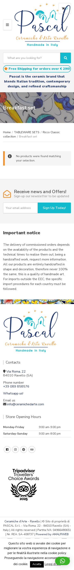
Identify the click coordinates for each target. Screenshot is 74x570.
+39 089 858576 (16, 386)
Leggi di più (53, 564)
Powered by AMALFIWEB (52, 534)
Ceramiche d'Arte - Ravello (22, 521)
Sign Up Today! (54, 208)
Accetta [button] (36, 564)
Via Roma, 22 (16, 371)
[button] (62, 561)
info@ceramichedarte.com (25, 404)
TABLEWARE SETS (26, 132)
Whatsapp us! (13, 393)
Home (7, 132)
